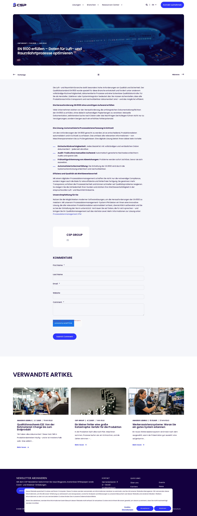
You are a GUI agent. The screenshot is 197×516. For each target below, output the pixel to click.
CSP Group (22, 43)
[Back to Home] (19, 5)
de (153, 4)
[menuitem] (83, 5)
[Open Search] (147, 4)
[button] (4, 511)
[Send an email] (68, 240)
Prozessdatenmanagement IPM (67, 214)
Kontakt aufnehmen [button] (172, 5)
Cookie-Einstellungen (127, 508)
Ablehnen (162, 508)
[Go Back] (98, 74)
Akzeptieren (144, 508)
